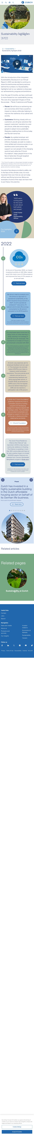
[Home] (27, 2)
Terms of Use (9, 650)
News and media (6, 625)
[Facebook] (2, 645)
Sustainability (26, 635)
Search (3, 618)
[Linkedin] (8, 645)
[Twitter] (14, 645)
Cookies (24, 650)
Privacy (3, 650)
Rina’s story (25, 459)
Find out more (20, 283)
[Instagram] (20, 645)
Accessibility (18, 650)
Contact (3, 613)
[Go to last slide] (3, 480)
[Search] (13, 2)
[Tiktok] (32, 645)
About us (4, 628)
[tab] (9, 510)
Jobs (2, 616)
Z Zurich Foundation (19, 423)
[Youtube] (26, 645)
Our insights (5, 636)
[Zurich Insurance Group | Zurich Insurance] (3, 48)
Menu (2, 2)
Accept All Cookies (17, 1131)
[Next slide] (31, 480)
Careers (24, 638)
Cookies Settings (17, 1126)
